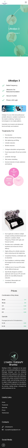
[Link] (4, 2)
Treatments (5, 405)
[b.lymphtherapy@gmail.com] (3, 430)
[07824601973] (3, 427)
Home (3, 402)
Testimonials (5, 412)
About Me (4, 407)
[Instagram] (3, 445)
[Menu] (26, 2)
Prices (3, 410)
